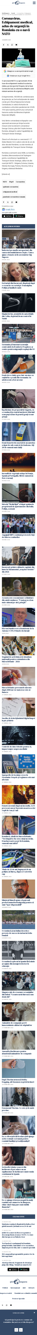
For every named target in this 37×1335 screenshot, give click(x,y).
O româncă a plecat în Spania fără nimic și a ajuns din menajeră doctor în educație (18, 963)
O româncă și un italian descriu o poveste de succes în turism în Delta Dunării (17, 933)
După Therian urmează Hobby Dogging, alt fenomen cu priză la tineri (18, 1080)
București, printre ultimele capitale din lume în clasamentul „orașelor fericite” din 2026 (18, 569)
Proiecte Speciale (18, 1298)
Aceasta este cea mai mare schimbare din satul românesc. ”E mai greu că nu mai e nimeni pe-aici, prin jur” (18, 600)
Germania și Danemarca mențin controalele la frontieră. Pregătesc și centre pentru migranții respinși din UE (18, 346)
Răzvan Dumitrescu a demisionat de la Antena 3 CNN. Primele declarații (18, 629)
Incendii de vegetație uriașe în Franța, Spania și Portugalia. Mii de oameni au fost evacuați (17, 475)
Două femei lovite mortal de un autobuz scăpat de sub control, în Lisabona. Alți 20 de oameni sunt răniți (18, 445)
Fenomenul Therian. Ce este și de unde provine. (18, 1109)
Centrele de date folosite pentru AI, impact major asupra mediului (17, 747)
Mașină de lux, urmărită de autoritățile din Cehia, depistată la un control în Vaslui (18, 316)
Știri (24, 1288)
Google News (10, 209)
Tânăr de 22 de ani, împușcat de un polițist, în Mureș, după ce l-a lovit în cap (17, 871)
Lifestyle (31, 1288)
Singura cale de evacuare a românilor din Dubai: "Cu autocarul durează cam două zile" (18, 994)
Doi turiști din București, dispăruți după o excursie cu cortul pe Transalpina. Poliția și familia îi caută (18, 285)
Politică (5, 1288)
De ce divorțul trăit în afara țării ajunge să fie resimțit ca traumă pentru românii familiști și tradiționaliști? (18, 1138)
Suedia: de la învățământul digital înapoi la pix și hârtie (18, 719)
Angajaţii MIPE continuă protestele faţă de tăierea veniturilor (18, 536)
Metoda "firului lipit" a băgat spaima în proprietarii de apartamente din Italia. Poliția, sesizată (18, 506)
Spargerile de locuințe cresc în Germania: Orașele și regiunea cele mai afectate (18, 777)
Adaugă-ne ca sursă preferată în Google (20, 71)
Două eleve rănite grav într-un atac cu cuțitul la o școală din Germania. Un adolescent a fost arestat (18, 377)
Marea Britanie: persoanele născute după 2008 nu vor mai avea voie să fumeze (17, 689)
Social (13, 13)
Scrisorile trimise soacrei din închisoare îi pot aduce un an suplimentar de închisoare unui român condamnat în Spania (18, 1170)
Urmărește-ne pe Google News (20, 76)
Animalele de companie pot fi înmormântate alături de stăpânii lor (17, 1024)
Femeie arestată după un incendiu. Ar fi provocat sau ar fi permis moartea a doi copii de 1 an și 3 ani (18, 808)
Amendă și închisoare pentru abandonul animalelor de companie (17, 1052)
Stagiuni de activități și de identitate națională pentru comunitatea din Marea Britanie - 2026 (17, 659)
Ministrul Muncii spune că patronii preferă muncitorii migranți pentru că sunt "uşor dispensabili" (18, 902)
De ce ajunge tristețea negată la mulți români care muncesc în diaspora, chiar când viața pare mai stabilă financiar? (17, 1203)
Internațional (15, 1288)
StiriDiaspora (5, 13)
